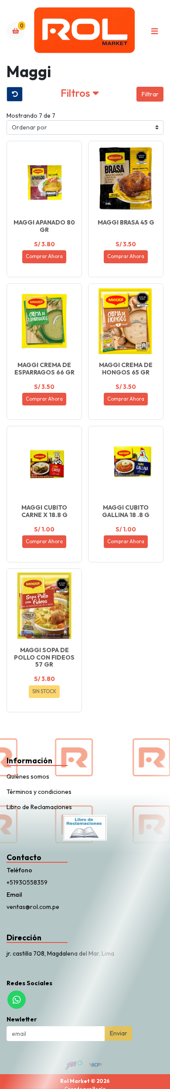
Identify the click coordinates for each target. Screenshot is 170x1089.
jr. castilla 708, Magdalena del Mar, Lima (60, 953)
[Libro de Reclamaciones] (85, 827)
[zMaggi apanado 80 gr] (44, 178)
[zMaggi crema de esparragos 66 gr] (44, 321)
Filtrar (150, 94)
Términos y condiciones (39, 792)
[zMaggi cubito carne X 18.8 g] (44, 463)
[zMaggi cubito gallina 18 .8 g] (125, 463)
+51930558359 (27, 882)
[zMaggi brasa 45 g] (125, 178)
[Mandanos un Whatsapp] (16, 999)
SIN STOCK (44, 691)
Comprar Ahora (44, 256)
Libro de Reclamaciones (39, 807)
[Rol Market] (85, 31)
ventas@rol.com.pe (33, 907)
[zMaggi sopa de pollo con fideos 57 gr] (44, 606)
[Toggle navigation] (154, 31)
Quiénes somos (28, 776)
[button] (79, 94)
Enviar (118, 1033)
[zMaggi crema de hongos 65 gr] (125, 321)
